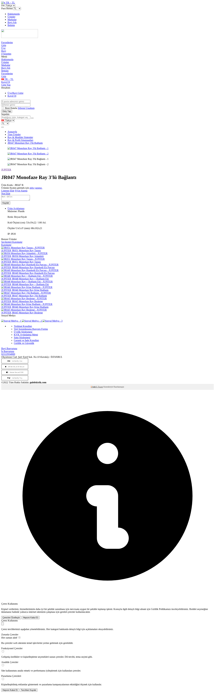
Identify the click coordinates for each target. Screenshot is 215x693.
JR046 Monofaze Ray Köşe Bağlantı (30, 290)
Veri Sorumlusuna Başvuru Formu (31, 329)
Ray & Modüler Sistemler (20, 137)
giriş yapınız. (36, 188)
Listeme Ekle (7, 190)
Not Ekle (5, 193)
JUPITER (6, 169)
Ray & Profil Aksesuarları (20, 140)
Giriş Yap (6, 85)
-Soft (93, 387)
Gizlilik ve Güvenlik (24, 343)
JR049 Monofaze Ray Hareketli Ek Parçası (33, 267)
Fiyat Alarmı (21, 190)
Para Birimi (7, 8)
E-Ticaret (99, 387)
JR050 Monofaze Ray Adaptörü (28, 256)
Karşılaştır (6, 245)
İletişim (11, 25)
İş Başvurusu (7, 351)
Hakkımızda (14, 14)
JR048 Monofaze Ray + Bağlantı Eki (30, 278)
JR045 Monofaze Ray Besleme (27, 301)
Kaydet (6, 203)
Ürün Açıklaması (16, 208)
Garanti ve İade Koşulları (26, 340)
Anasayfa (12, 131)
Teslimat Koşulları (23, 326)
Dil (2, 5)
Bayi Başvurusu (9, 348)
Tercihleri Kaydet (28, 690)
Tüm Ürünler (14, 134)
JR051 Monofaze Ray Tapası (26, 250)
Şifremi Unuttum (26, 108)
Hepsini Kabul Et (30, 617)
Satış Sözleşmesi (22, 337)
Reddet (192, 609)
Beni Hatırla (11, 108)
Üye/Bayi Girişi (15, 93)
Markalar (12, 19)
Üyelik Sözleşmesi (23, 331)
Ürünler (11, 16)
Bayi (3, 51)
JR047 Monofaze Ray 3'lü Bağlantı (25, 143)
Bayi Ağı (12, 22)
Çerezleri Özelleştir (11, 617)
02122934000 (8, 354)
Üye (3, 48)
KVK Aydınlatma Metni (26, 334)
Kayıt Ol (5, 82)
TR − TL (10, 2)
